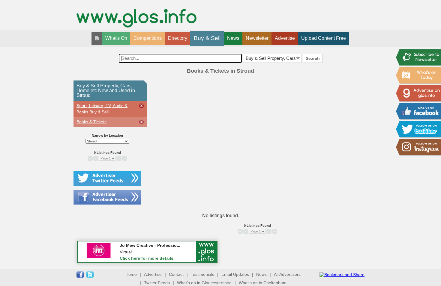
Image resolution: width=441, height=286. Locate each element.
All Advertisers (287, 274)
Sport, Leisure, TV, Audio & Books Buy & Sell (102, 108)
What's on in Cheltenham (262, 282)
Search (313, 58)
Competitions (148, 38)
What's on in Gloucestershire (204, 282)
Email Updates (235, 274)
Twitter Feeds (157, 282)
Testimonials (202, 274)
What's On (116, 38)
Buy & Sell (207, 38)
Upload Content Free (323, 38)
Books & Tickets (91, 121)
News (233, 38)
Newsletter (257, 38)
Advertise (285, 38)
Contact (176, 274)
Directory (177, 38)
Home (131, 274)
